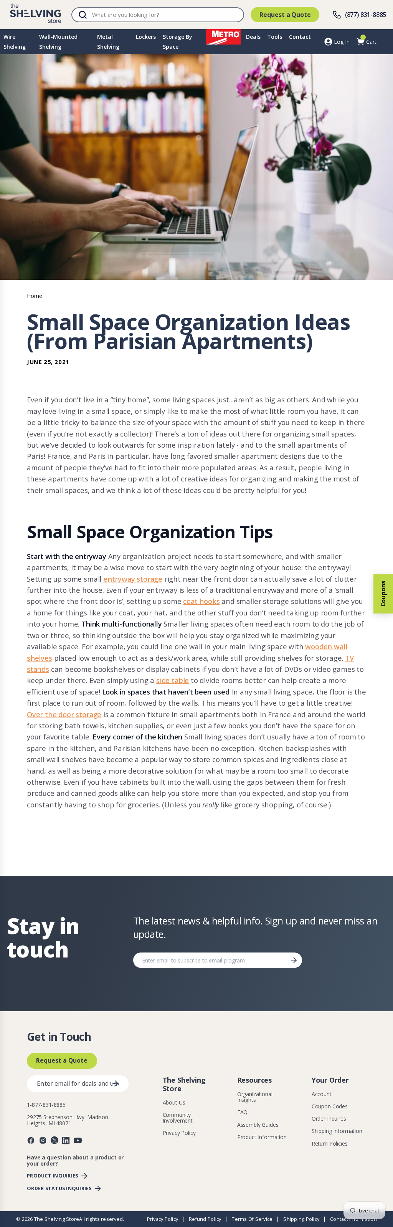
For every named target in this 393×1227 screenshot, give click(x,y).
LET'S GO (254, 655)
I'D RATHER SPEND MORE (254, 673)
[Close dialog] (305, 524)
